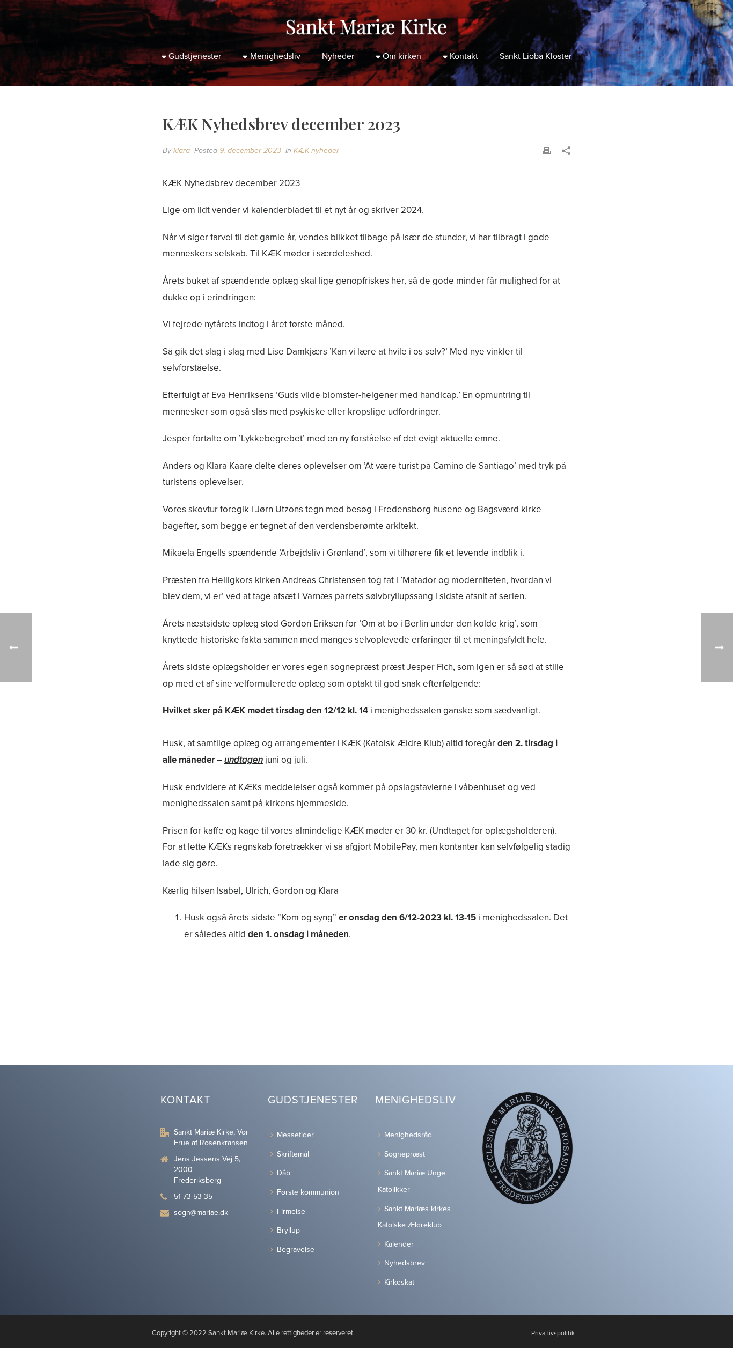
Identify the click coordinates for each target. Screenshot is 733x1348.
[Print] (547, 150)
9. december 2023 (250, 150)
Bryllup (288, 1230)
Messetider (295, 1134)
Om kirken (402, 56)
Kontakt (464, 56)
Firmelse (291, 1211)
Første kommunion (308, 1192)
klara (181, 150)
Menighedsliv (275, 56)
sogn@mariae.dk (201, 1212)
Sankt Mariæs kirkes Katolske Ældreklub (414, 1217)
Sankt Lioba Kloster (535, 56)
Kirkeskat (399, 1282)
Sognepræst (404, 1154)
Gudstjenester (194, 56)
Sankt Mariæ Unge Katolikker (411, 1181)
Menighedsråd (408, 1134)
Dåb (283, 1172)
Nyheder (338, 56)
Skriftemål (293, 1154)
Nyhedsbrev (404, 1263)
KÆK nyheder (316, 150)
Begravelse (295, 1249)
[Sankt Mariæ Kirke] (366, 21)
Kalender (399, 1244)
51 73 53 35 (193, 1196)
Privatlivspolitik (553, 1333)
